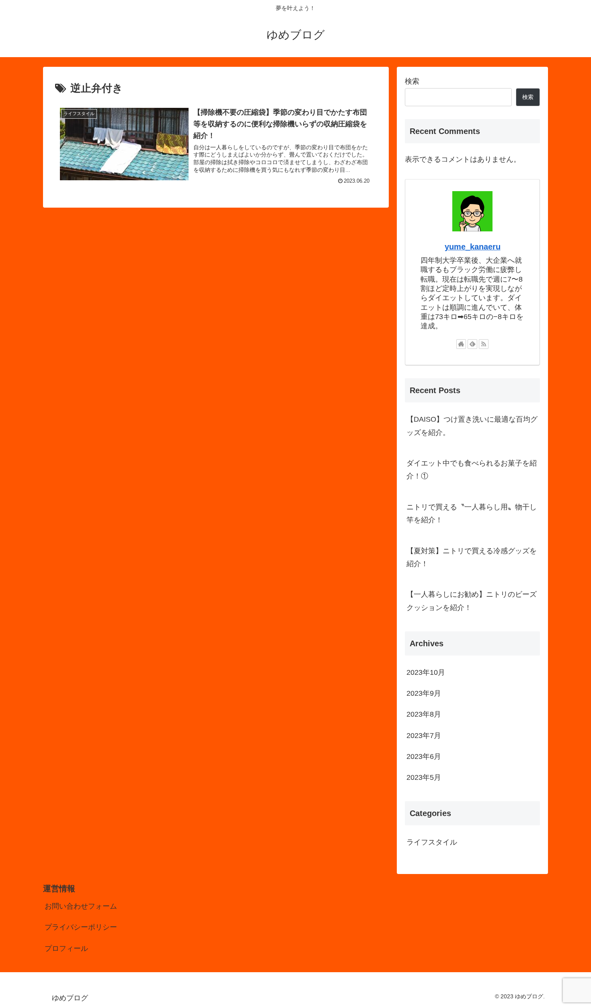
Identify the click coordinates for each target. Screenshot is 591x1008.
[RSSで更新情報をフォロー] (483, 344)
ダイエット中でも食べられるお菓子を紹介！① (471, 469)
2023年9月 (423, 693)
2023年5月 (423, 777)
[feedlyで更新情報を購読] (472, 344)
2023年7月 (423, 736)
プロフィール (66, 948)
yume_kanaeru (473, 246)
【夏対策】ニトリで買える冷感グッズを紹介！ (471, 557)
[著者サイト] (461, 344)
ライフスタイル (431, 842)
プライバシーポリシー (81, 927)
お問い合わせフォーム (81, 906)
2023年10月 (425, 672)
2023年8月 (423, 714)
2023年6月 (423, 756)
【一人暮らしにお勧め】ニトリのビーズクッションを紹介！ (471, 600)
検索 (412, 81)
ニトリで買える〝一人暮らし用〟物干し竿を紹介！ (471, 513)
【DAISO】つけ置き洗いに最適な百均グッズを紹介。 (472, 425)
